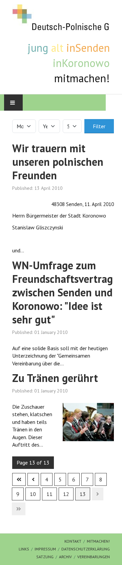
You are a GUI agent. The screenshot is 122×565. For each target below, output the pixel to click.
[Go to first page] (19, 479)
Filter (99, 126)
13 (83, 494)
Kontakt (72, 541)
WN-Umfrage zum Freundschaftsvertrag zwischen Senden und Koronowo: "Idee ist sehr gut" (62, 292)
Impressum (45, 548)
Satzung (45, 556)
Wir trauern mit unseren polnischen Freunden (57, 161)
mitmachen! (98, 541)
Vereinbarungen (93, 556)
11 (49, 494)
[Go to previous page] (33, 479)
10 (33, 494)
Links (24, 548)
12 (66, 494)
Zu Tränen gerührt (55, 378)
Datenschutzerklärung (85, 548)
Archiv (65, 556)
